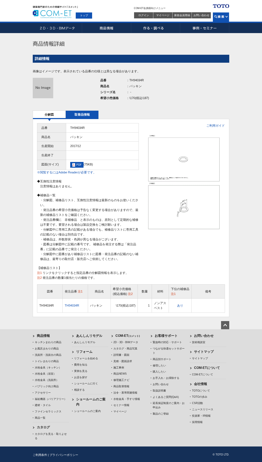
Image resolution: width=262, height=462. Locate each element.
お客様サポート (166, 335)
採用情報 (197, 422)
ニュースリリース (202, 409)
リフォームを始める (86, 358)
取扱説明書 (159, 390)
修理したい (159, 365)
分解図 (49, 114)
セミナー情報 (121, 405)
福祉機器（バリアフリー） (51, 399)
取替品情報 (82, 114)
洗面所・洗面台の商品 (48, 354)
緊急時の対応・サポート (167, 342)
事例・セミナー (204, 28)
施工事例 (118, 367)
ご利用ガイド (215, 125)
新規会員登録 (182, 15)
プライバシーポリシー (64, 454)
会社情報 (200, 384)
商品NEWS (120, 373)
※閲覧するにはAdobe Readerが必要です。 (66, 172)
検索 (221, 17)
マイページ (162, 15)
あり (180, 305)
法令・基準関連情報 (125, 392)
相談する (79, 389)
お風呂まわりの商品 (47, 348)
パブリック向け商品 (47, 386)
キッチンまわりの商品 (48, 342)
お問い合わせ (201, 15)
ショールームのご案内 (87, 411)
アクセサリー (43, 392)
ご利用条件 (40, 454)
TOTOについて (201, 390)
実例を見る (80, 371)
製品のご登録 (161, 413)
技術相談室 (198, 342)
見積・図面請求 (122, 361)
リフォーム (84, 351)
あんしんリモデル (89, 335)
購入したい (159, 371)
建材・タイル (43, 405)
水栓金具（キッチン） (48, 367)
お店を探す (80, 377)
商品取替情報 (121, 386)
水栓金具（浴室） (45, 373)
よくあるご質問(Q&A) (166, 396)
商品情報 (106, 28)
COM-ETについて (207, 367)
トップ (84, 15)
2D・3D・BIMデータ (57, 28)
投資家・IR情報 (201, 415)
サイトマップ (204, 351)
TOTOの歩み (199, 396)
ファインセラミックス (48, 411)
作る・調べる (155, 28)
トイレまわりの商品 (47, 361)
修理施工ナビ (121, 380)
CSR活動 (197, 403)
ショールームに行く (86, 383)
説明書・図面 (121, 354)
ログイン (143, 15)
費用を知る (80, 364)
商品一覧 (40, 417)
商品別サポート (162, 359)
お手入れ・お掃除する (166, 377)
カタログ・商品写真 (125, 348)
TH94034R (72, 305)
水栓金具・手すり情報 (126, 399)
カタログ (43, 427)
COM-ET (127, 335)
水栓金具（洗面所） (47, 380)
